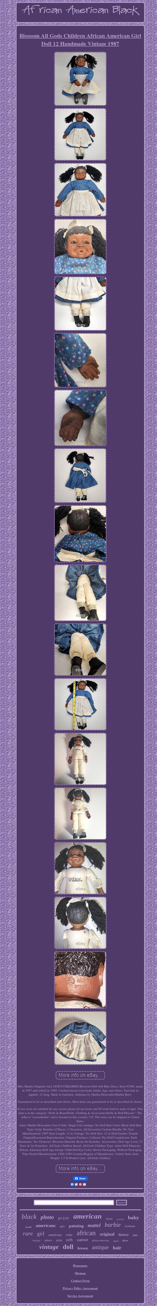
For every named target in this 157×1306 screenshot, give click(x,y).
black (29, 1216)
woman (130, 1225)
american (87, 1216)
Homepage (80, 1265)
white (69, 1235)
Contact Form (80, 1280)
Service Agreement (80, 1296)
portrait (120, 1219)
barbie (113, 1224)
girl (40, 1234)
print (63, 1218)
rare (28, 1233)
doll (68, 1246)
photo (47, 1217)
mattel (94, 1225)
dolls (59, 1240)
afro (62, 1226)
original (107, 1234)
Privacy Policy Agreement (80, 1288)
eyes (135, 1235)
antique (100, 1247)
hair (117, 1247)
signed (115, 1241)
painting (76, 1226)
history (124, 1235)
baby (133, 1217)
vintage (49, 1246)
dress (125, 1240)
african (86, 1233)
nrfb (69, 1240)
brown (82, 1248)
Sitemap (80, 1273)
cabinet (82, 1240)
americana (55, 1235)
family (29, 1227)
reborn (48, 1240)
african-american (100, 1240)
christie (109, 1218)
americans (46, 1225)
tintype (36, 1240)
